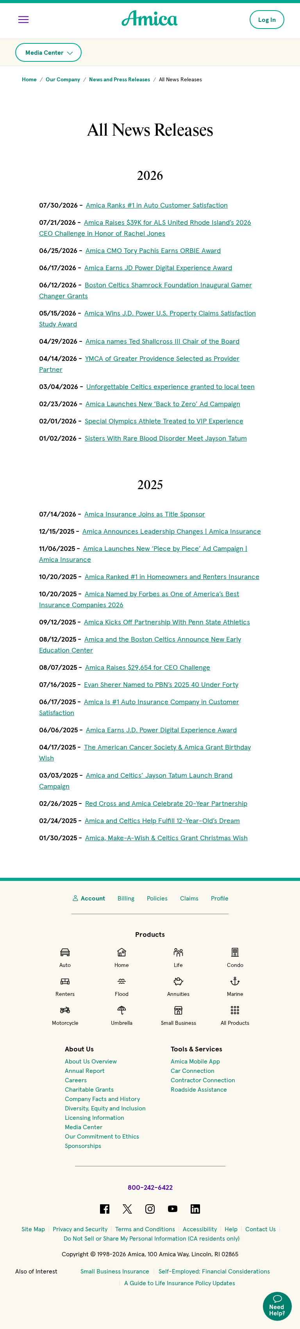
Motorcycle (65, 1022)
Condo (235, 965)
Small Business (178, 1022)
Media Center (45, 52)
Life (178, 965)
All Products (235, 1022)
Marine (235, 993)
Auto (65, 965)
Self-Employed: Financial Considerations (214, 1271)
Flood (122, 993)
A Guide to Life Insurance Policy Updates (179, 1283)
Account (93, 898)
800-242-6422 (150, 1187)
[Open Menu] (23, 19)
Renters (65, 993)
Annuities (178, 993)
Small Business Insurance (114, 1271)
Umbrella (121, 1022)
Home (121, 965)
